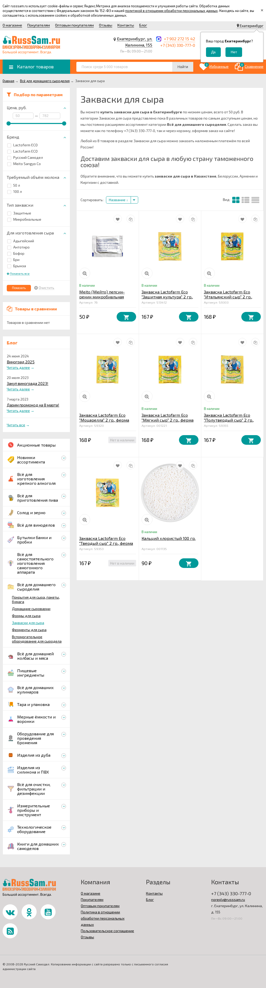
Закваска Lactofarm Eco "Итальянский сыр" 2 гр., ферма (228, 296)
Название (117, 200)
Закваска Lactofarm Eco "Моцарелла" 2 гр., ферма (104, 417)
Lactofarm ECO (25, 151)
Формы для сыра (26, 615)
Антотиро (21, 247)
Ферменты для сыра (29, 629)
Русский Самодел (28, 157)
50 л (16, 185)
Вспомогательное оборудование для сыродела (37, 638)
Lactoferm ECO (25, 145)
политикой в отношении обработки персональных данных (171, 11)
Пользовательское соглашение (107, 930)
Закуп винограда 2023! (27, 383)
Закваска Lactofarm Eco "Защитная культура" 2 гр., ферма (167, 296)
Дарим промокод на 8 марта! (33, 405)
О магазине (12, 25)
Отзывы (105, 25)
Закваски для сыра (28, 622)
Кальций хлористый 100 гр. (169, 538)
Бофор (18, 253)
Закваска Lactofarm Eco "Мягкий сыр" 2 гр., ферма (168, 417)
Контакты (125, 25)
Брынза (19, 266)
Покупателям (38, 25)
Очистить (46, 288)
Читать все (16, 425)
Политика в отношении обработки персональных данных (102, 918)
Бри (16, 259)
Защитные (22, 213)
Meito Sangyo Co (27, 163)
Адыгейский (23, 241)
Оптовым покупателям (74, 25)
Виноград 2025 (21, 361)
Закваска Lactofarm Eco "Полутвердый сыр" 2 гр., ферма (229, 420)
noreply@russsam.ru (228, 899)
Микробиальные (27, 219)
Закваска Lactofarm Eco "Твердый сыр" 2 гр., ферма (106, 541)
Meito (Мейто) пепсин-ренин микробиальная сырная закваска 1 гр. (102, 296)
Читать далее (18, 367)
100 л (17, 191)
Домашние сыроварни (31, 608)
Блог (143, 25)
